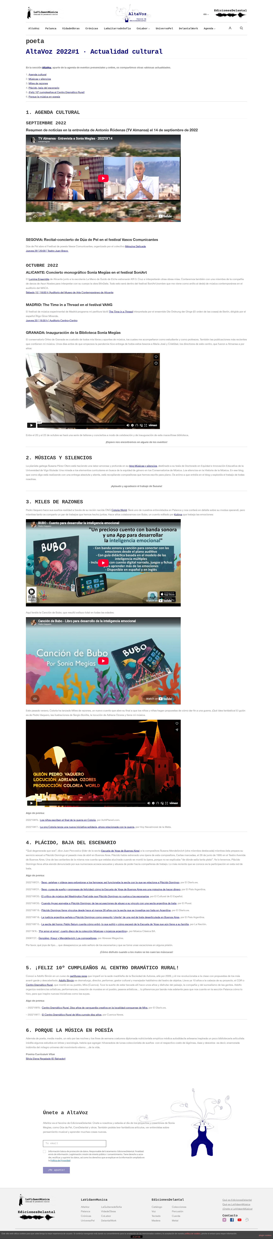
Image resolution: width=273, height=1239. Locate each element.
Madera (156, 1220)
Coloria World (119, 510)
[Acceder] (230, 28)
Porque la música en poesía (44, 96)
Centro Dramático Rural (39, 984)
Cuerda (176, 1215)
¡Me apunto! (56, 1170)
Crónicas (86, 1215)
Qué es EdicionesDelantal (237, 1199)
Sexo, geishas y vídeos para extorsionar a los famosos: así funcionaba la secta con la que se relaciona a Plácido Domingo (110, 882)
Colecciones (179, 1206)
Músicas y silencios (40, 78)
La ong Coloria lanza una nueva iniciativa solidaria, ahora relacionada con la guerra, (87, 826)
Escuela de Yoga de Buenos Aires (120, 850)
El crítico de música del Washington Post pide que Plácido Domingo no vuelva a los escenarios (95, 896)
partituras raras (78, 976)
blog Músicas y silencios (143, 465)
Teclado (156, 1215)
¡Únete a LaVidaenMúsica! (237, 1208)
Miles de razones (38, 83)
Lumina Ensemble (39, 279)
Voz (154, 1211)
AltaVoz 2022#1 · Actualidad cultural (94, 52)
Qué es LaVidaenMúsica (236, 1204)
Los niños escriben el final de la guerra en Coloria (68, 820)
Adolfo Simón (66, 980)
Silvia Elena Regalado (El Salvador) (45, 1058)
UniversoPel (88, 1220)
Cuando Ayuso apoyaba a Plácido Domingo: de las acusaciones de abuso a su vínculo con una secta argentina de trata (108, 903)
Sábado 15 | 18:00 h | (38, 292)
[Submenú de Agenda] (214, 28)
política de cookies (192, 1234)
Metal (175, 1220)
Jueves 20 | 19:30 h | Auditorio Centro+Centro (51, 320)
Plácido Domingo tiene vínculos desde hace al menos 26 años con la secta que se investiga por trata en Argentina (106, 910)
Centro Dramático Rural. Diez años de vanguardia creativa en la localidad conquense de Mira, (95, 1007)
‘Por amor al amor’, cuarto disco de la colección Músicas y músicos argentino (83, 931)
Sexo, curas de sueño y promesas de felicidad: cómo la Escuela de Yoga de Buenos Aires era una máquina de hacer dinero (110, 889)
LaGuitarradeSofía (111, 1206)
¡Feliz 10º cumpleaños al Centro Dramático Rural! (57, 92)
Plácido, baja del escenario (44, 87)
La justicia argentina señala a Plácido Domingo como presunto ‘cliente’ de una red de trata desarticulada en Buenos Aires (110, 917)
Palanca (85, 1211)
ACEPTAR (136, 1237)
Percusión (177, 1211)
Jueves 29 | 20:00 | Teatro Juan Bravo (47, 250)
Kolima (178, 514)
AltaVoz (46, 67)
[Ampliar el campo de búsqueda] (241, 28)
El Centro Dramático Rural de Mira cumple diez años (71, 1014)
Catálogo (157, 1206)
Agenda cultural (37, 74)
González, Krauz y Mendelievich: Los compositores (68, 938)
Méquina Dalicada (135, 246)
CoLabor (106, 1215)
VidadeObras (108, 1211)
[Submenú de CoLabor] (149, 28)
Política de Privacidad (60, 1160)
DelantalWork (108, 1220)
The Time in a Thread (121, 311)
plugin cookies (265, 1235)
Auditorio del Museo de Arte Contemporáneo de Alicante (81, 292)
